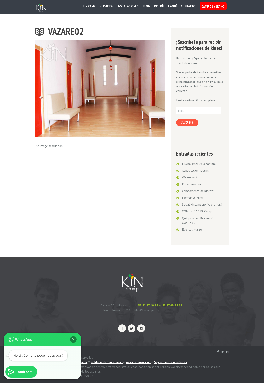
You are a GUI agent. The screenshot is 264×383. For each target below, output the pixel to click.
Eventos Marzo (192, 229)
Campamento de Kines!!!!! (198, 191)
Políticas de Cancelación (107, 362)
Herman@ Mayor (193, 198)
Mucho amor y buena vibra (199, 164)
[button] (73, 339)
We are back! (190, 177)
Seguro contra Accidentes (170, 362)
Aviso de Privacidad (138, 362)
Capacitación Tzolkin (195, 170)
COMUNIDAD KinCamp (197, 211)
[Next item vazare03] (132, 88)
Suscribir (187, 122)
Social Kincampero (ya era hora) (202, 204)
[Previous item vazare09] (67, 88)
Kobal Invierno (191, 184)
